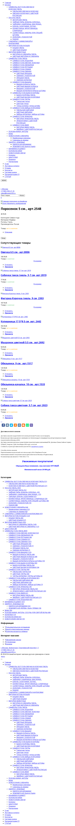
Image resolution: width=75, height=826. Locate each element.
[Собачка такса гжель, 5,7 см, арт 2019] (16, 270)
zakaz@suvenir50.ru (8, 193)
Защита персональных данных (17, 629)
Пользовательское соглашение (18, 627)
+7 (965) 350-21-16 (7, 191)
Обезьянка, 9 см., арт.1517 (17, 363)
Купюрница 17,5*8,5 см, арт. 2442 (21, 321)
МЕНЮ (4, 180)
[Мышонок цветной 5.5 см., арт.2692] (15, 338)
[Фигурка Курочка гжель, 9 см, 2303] (15, 293)
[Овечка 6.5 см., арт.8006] (10, 247)
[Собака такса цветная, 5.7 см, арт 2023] (16, 400)
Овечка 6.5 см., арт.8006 (15, 252)
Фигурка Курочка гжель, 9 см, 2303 (22, 298)
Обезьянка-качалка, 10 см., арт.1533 (23, 384)
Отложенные (11, 642)
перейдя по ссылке (37, 446)
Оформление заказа (13, 640)
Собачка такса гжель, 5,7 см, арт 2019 (23, 275)
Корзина (9, 644)
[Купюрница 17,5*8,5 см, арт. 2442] (14, 317)
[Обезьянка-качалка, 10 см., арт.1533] (15, 380)
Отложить (9, 265)
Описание (8, 232)
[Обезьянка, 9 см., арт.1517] (11, 359)
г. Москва (4, 189)
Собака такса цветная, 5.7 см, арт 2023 (24, 405)
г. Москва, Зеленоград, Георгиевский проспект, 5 (20, 648)
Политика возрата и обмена (16, 631)
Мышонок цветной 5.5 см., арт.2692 (22, 342)
